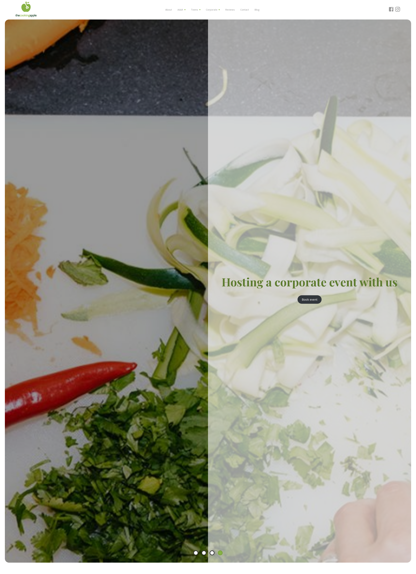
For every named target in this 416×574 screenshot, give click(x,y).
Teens (195, 9)
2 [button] (204, 552)
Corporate (212, 9)
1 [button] (195, 552)
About (168, 9)
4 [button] (220, 552)
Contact (244, 9)
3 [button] (212, 552)
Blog (257, 9)
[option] (208, 291)
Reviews (230, 9)
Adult (180, 9)
